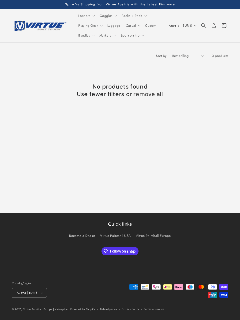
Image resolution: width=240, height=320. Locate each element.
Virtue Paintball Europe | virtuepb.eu (46, 309)
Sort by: (161, 55)
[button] (86, 16)
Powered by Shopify (82, 309)
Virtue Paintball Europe (153, 235)
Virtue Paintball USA (115, 235)
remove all (148, 94)
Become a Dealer (82, 235)
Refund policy (108, 309)
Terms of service (154, 309)
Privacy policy (130, 309)
